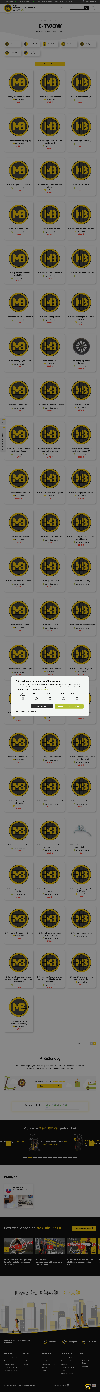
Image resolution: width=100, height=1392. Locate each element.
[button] (26, 712)
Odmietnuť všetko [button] (42, 706)
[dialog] (50, 696)
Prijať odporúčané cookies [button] (69, 706)
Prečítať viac (45, 689)
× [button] (86, 678)
